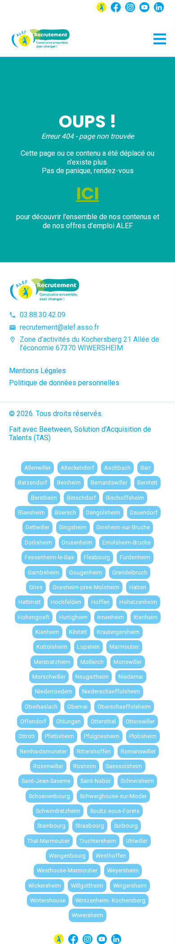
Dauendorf (144, 512)
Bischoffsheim (125, 497)
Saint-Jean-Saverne (46, 781)
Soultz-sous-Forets (115, 811)
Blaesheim (31, 512)
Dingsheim (73, 527)
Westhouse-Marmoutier (67, 870)
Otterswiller (140, 721)
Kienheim (47, 632)
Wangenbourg (67, 855)
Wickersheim (44, 885)
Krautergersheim (118, 632)
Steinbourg (51, 825)
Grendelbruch (129, 572)
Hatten (137, 587)
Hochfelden (66, 602)
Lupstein (88, 646)
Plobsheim (143, 736)
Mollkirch (92, 662)
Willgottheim (87, 885)
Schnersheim (137, 781)
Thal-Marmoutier (48, 841)
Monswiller (128, 662)
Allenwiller (37, 467)
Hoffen (100, 602)
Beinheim (69, 482)
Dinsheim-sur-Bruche (123, 527)
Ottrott (26, 736)
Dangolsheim (103, 512)
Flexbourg (97, 557)
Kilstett (78, 632)
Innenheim (110, 617)
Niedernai (130, 676)
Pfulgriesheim (101, 736)
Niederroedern (53, 691)
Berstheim (44, 497)
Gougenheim (85, 572)
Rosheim (84, 766)
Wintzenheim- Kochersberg (110, 900)
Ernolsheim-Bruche (126, 542)
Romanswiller (138, 751)
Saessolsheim (124, 766)
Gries (36, 587)
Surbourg (126, 825)
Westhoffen (111, 855)
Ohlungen (68, 721)
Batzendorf (32, 482)
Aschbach (117, 467)
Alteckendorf (77, 467)
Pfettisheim (59, 736)
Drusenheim (77, 542)
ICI (87, 193)
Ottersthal (103, 721)
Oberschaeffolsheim (124, 706)
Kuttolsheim (51, 646)
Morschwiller (49, 676)
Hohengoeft (33, 617)
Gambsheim (43, 572)
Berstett (147, 482)
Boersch (65, 512)
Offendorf (33, 721)
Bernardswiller (109, 482)
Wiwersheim (87, 915)
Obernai (77, 706)
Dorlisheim (38, 542)
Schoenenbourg (49, 796)
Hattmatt (29, 602)
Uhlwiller (137, 841)
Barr (145, 467)
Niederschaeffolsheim (111, 691)
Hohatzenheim (138, 602)
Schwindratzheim (58, 811)
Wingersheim (130, 885)
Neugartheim (92, 676)
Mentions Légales (37, 370)
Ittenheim (146, 617)
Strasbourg (89, 825)
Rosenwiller (48, 766)
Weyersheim (123, 870)
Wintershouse (48, 900)
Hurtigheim (73, 617)
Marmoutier (124, 646)
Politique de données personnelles (64, 382)
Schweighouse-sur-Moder (113, 796)
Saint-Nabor (95, 781)
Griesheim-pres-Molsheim (85, 587)
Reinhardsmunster (43, 751)
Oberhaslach (41, 706)
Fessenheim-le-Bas (49, 557)
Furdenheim (135, 557)
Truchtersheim (97, 841)
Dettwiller (37, 527)
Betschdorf (81, 497)
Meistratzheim (52, 662)
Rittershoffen (94, 751)
